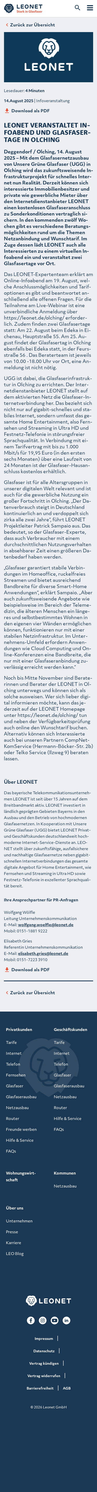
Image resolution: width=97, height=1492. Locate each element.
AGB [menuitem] (67, 1388)
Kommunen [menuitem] (65, 1173)
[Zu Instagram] (43, 1320)
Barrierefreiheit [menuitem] (40, 1388)
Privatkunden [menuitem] (19, 1029)
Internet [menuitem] (14, 1053)
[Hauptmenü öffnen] (90, 7)
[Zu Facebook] (31, 1320)
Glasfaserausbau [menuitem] (21, 1097)
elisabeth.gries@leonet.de (43, 953)
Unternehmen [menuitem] (19, 1221)
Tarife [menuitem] (11, 1042)
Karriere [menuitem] (13, 1242)
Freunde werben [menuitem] (21, 1129)
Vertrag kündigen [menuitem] (44, 1363)
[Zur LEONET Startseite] (23, 8)
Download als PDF (30, 111)
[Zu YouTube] (54, 1320)
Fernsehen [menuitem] (16, 1075)
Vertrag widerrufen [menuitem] (43, 1375)
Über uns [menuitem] (14, 1208)
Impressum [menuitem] (44, 1338)
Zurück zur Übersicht (32, 25)
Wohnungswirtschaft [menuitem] (21, 1176)
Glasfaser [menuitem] (14, 1086)
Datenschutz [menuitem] (44, 1350)
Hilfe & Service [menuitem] (20, 1140)
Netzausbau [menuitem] (17, 1107)
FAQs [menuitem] (11, 1151)
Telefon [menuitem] (13, 1064)
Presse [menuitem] (12, 1232)
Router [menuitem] (12, 1118)
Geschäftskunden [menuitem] (70, 1029)
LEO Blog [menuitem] (15, 1253)
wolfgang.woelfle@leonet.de (45, 924)
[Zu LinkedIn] (66, 1320)
